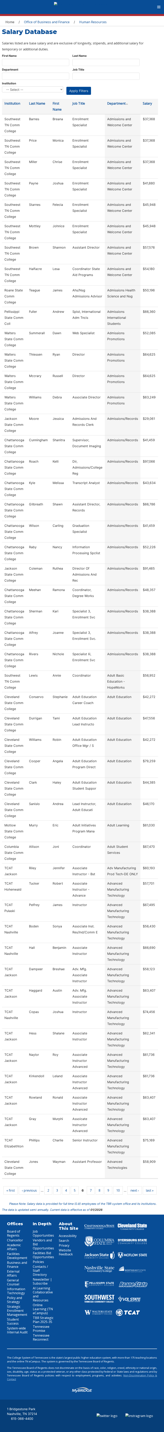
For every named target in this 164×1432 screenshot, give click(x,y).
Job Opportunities (43, 1233)
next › (134, 1190)
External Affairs (13, 1273)
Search (64, 1240)
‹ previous (29, 1190)
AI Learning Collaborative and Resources (43, 1294)
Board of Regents (13, 1233)
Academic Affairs (14, 1247)
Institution (9, 83)
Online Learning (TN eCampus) (43, 1309)
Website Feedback (66, 1252)
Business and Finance (17, 1264)
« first (10, 1190)
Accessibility (68, 1236)
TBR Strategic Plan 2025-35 (43, 1320)
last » (150, 1190)
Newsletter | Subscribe (42, 1281)
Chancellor (15, 1240)
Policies (38, 1262)
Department (10, 69)
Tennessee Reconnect (41, 1337)
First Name (9, 55)
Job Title (78, 69)
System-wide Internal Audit (17, 1330)
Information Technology (16, 1291)
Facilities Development (17, 1256)
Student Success (13, 1321)
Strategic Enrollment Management (17, 1310)
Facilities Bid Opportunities (43, 1255)
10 (118, 1190)
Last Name (79, 55)
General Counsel (13, 1282)
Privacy (64, 1245)
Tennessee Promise (41, 1328)
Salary (147, 103)
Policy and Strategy (14, 1300)
